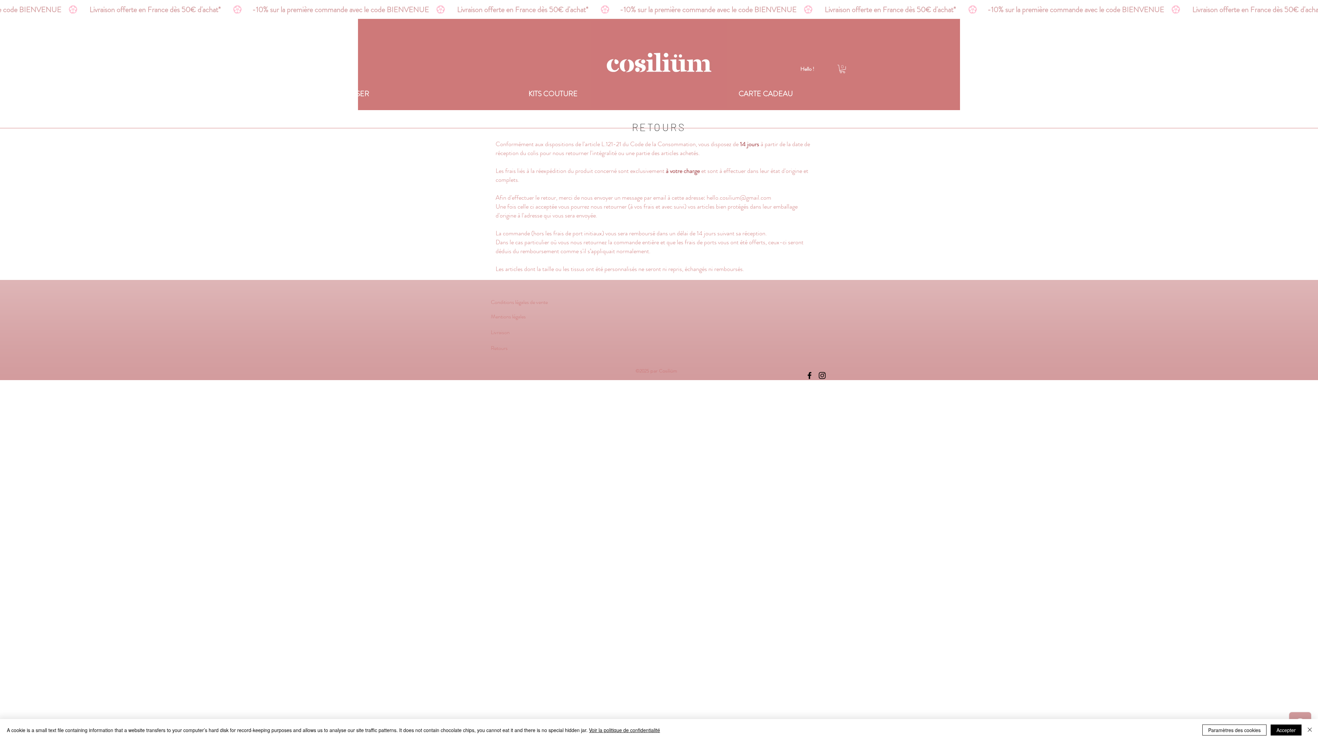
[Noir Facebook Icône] (809, 375)
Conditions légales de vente (519, 302)
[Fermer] (1310, 730)
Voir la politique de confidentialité (624, 730)
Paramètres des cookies (1234, 730)
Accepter (1286, 730)
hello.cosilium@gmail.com (739, 197)
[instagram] (822, 375)
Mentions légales (509, 316)
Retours (499, 348)
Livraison (500, 332)
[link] (842, 69)
